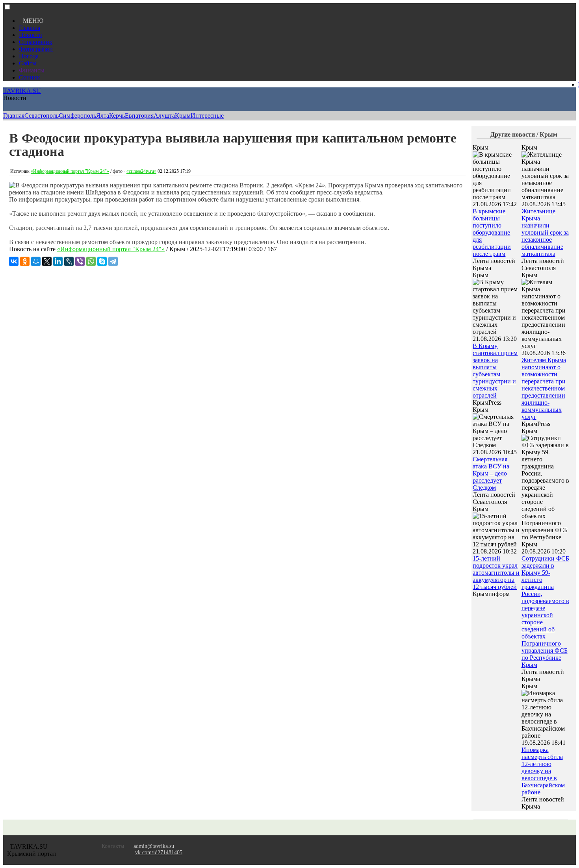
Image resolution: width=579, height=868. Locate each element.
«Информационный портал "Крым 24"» (70, 171)
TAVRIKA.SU (22, 90)
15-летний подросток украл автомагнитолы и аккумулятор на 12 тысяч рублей (496, 572)
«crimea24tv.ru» (141, 171)
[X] (47, 261)
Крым (183, 115)
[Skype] (102, 261)
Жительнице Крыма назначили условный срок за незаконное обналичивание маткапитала (545, 232)
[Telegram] (113, 261)
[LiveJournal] (69, 261)
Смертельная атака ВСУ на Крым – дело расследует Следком (491, 473)
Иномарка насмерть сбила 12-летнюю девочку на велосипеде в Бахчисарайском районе (543, 771)
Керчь (117, 115)
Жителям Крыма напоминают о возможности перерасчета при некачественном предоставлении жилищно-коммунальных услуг (543, 388)
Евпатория (139, 115)
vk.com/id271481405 (158, 852)
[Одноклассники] (25, 261)
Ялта (102, 115)
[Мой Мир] (36, 261)
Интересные (207, 115)
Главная (29, 27)
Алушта (164, 115)
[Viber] (80, 261)
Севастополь (41, 115)
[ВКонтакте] (14, 261)
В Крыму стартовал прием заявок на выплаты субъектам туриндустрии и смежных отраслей (495, 370)
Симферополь (77, 115)
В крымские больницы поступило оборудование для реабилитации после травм (492, 232)
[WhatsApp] (91, 261)
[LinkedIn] (58, 261)
